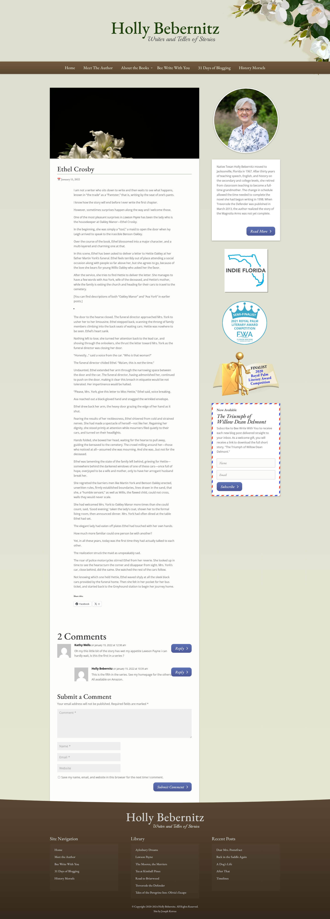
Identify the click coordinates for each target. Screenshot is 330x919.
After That (223, 871)
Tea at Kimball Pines (147, 871)
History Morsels (252, 68)
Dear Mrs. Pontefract (229, 850)
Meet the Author (64, 857)
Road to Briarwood (147, 878)
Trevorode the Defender (150, 885)
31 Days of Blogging (214, 68)
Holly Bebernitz (102, 668)
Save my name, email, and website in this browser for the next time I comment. (112, 777)
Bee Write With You (173, 68)
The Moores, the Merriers (151, 864)
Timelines (222, 878)
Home (70, 68)
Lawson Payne (144, 857)
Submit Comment (170, 786)
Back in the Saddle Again (231, 857)
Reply (179, 648)
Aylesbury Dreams (146, 850)
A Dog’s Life (224, 864)
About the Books (135, 68)
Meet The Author (98, 68)
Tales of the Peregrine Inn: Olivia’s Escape (160, 892)
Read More (258, 231)
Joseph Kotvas (168, 911)
